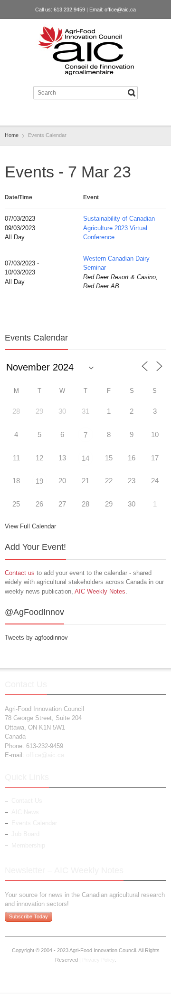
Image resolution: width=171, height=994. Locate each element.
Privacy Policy (98, 960)
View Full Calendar (30, 526)
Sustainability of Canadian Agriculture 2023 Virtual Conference (119, 228)
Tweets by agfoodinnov (36, 637)
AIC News (25, 812)
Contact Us (26, 800)
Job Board (25, 834)
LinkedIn (92, 114)
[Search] (131, 93)
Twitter (76, 114)
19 (39, 481)
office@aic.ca (120, 9)
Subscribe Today (28, 916)
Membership (28, 845)
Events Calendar (34, 823)
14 (85, 458)
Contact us (20, 572)
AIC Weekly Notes (100, 591)
